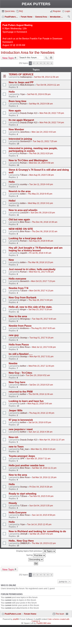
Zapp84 (23, 253)
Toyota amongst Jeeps (22, 456)
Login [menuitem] (67, 11)
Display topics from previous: (29, 551)
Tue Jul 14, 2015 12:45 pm (39, 524)
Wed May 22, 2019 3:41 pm (40, 203)
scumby (23, 184)
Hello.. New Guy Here (21, 540)
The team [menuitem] (60, 614)
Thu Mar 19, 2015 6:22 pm (44, 543)
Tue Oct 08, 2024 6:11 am (48, 85)
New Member (16, 129)
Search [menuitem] (69, 17)
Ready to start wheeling (22, 493)
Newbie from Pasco (20, 325)
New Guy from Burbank (22, 297)
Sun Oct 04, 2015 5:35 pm (41, 505)
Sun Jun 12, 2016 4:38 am (40, 432)
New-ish (13, 437)
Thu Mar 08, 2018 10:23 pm (40, 262)
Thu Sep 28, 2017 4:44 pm (40, 300)
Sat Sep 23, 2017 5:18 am (40, 309)
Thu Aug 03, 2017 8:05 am (43, 328)
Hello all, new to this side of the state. (30, 307)
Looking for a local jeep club (25, 238)
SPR (22, 458)
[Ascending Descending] (36, 559)
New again (15, 110)
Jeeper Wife (15, 410)
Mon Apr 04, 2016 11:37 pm (52, 440)
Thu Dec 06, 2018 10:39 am (44, 222)
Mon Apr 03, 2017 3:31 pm (41, 356)
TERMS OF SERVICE (21, 74)
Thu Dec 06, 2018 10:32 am (44, 231)
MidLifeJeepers (27, 85)
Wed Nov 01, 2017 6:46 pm (41, 272)
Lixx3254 (24, 212)
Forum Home (30, 614)
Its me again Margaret (21, 120)
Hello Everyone (17, 512)
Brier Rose (25, 222)
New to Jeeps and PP (21, 82)
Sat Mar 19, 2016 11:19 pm (44, 477)
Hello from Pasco (19, 344)
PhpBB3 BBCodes (43, 623)
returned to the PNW (21, 391)
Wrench (23, 385)
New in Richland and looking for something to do (37, 531)
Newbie (13, 363)
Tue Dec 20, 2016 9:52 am (38, 375)
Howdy (13, 503)
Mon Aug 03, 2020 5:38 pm (41, 175)
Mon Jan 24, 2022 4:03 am (44, 132)
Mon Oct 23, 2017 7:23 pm (43, 281)
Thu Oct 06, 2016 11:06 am (40, 394)
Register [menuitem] (57, 11)
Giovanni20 (25, 141)
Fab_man (24, 449)
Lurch (22, 403)
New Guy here (17, 382)
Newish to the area (19, 191)
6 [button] (47, 63)
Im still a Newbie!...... (21, 354)
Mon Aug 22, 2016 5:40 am (39, 403)
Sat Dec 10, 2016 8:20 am (41, 385)
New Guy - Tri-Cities (20, 372)
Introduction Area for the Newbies (28, 52)
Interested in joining (20, 139)
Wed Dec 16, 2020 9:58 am (41, 163)
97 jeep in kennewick (21, 420)
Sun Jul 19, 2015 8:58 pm (43, 515)
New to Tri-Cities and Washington (28, 160)
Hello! (12, 200)
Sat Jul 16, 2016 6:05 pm (39, 422)
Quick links (10, 11)
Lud (22, 375)
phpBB (15, 619)
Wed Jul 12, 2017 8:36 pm (44, 347)
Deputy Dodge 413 (28, 113)
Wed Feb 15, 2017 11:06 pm (41, 366)
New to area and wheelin (23, 210)
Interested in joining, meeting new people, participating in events (33, 149)
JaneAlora (24, 132)
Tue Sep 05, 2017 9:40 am (44, 319)
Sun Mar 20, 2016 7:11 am (38, 458)
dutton (23, 194)
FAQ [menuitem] (21, 11)
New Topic (8, 58)
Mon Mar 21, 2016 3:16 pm (43, 449)
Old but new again (19, 219)
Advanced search (51, 58)
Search (46, 58)
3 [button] (37, 63)
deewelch (24, 281)
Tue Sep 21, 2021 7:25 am (45, 141)
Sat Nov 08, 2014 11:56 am (46, 77)
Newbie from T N (18, 288)
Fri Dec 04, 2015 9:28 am (40, 487)
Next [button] (51, 63)
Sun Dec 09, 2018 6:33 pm (43, 212)
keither (23, 366)
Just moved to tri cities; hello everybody (32, 269)
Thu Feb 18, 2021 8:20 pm (41, 153)
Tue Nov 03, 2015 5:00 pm (41, 496)
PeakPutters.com (13, 614)
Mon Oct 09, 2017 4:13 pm (41, 290)
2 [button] (33, 63)
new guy (14, 335)
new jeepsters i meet (21, 429)
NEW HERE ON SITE (21, 229)
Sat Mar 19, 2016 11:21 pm (44, 468)
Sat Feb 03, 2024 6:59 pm (39, 94)
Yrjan (22, 94)
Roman (23, 104)
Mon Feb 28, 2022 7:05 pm (52, 113)
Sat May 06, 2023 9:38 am (41, 104)
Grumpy (23, 338)
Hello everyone (17, 278)
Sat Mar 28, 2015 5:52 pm (41, 534)
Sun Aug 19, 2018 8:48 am (41, 241)
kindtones (24, 328)
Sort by (29, 555)
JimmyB (23, 534)
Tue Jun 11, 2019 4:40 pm (41, 184)
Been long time (17, 101)
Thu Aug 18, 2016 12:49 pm (41, 413)
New (11, 260)
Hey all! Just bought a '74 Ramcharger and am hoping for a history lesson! (35, 249)
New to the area (18, 316)
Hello (12, 91)
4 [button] (40, 63)
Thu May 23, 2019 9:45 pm (40, 194)
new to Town (16, 446)
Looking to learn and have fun (26, 401)
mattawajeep (26, 77)
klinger (23, 300)
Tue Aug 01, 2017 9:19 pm (41, 338)
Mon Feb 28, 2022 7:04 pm (52, 122)
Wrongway (25, 319)
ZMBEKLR (25, 543)
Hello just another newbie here (26, 465)
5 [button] (44, 63)
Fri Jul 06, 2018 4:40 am (40, 253)
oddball (23, 413)
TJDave (23, 175)
